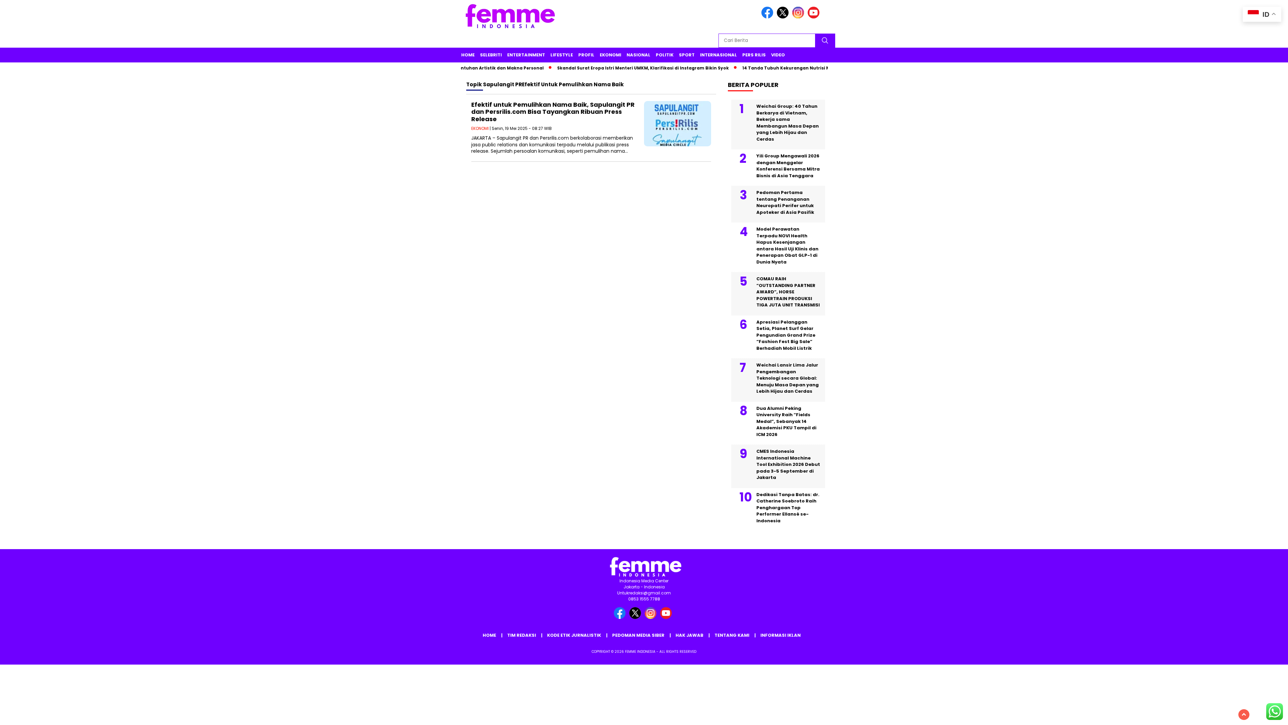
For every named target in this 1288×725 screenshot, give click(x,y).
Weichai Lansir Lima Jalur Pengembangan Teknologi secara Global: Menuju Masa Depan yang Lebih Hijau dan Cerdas (787, 378)
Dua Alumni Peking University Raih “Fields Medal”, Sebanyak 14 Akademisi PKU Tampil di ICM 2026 (786, 421)
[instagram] (799, 16)
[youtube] (815, 16)
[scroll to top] (1243, 714)
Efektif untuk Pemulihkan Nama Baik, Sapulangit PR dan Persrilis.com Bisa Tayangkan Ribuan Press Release (553, 111)
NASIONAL (638, 55)
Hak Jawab (689, 635)
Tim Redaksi (521, 635)
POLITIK (665, 55)
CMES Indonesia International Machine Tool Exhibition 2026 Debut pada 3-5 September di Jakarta (788, 464)
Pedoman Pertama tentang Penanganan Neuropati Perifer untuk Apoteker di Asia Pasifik (785, 202)
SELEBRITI (491, 55)
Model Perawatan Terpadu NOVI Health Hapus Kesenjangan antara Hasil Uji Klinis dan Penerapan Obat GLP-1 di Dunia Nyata (787, 245)
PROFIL (586, 55)
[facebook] (768, 16)
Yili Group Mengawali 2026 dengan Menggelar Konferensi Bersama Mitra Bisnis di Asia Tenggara (788, 166)
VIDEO (778, 55)
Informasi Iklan (780, 635)
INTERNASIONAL (718, 55)
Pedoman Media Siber (638, 635)
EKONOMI (610, 55)
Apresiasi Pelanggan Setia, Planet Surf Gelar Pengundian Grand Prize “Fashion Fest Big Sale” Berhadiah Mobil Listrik (785, 335)
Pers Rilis (754, 55)
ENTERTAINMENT (526, 55)
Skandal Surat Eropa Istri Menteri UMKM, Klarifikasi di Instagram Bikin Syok (625, 68)
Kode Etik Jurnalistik (574, 635)
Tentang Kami (731, 635)
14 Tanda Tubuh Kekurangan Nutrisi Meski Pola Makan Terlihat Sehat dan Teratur (818, 68)
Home (468, 55)
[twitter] (784, 16)
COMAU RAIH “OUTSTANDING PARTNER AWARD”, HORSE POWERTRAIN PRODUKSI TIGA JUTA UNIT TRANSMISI (788, 292)
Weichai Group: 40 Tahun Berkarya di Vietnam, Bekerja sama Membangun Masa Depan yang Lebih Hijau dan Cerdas (787, 122)
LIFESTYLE (561, 55)
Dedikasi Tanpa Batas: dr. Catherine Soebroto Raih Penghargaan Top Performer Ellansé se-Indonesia (787, 507)
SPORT (687, 55)
